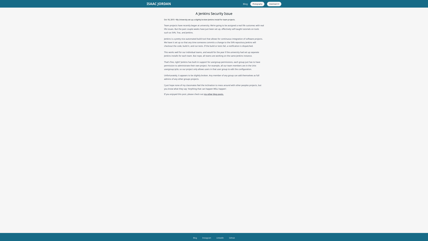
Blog (245, 3)
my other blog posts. (214, 94)
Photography (257, 4)
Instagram (206, 238)
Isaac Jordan (159, 4)
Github (232, 238)
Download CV (274, 4)
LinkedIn (220, 238)
